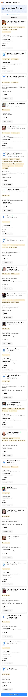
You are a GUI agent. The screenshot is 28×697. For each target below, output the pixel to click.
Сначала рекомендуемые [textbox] (12, 14)
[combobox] (13, 15)
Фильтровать (14, 17)
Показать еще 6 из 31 (14, 694)
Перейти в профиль (7, 47)
